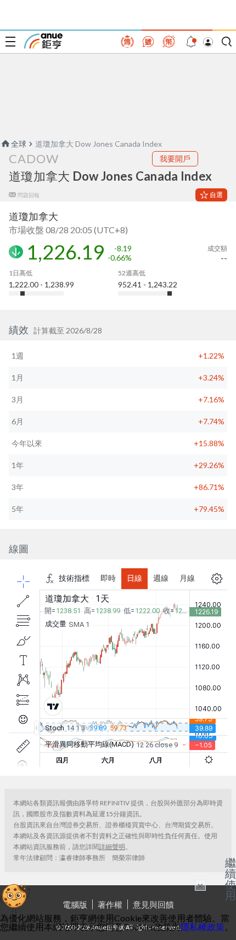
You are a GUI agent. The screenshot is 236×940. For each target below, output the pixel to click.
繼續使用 (230, 878)
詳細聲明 (112, 847)
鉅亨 (43, 41)
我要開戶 (175, 158)
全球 (18, 143)
